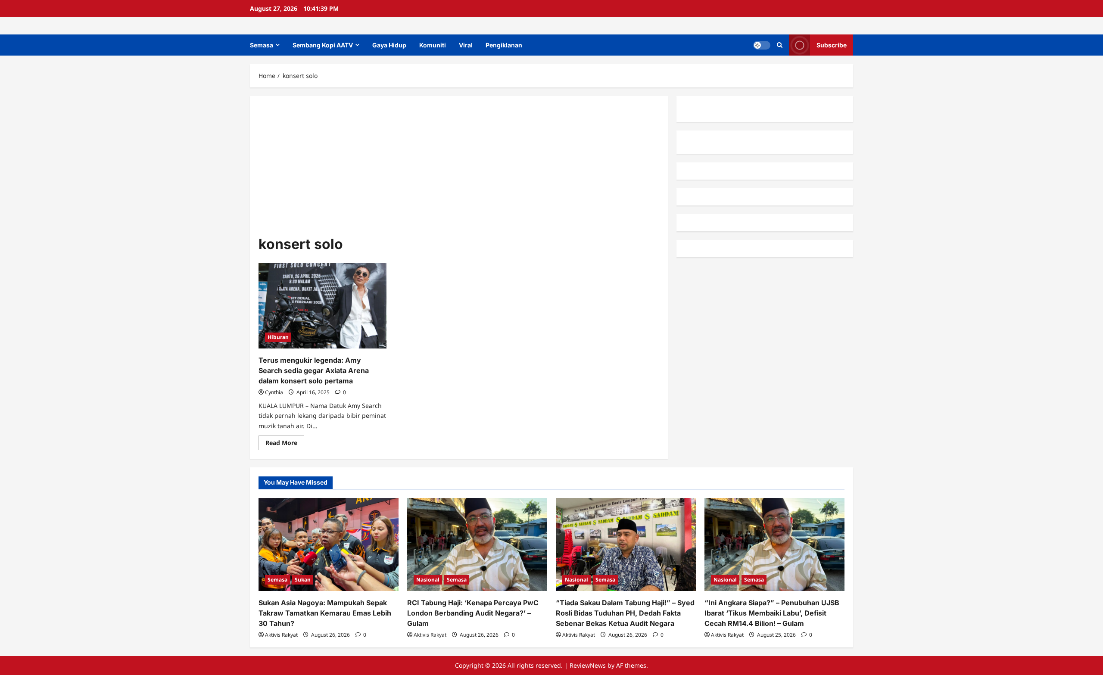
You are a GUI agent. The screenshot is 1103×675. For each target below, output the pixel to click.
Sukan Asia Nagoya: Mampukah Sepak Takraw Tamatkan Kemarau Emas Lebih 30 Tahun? (325, 613)
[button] (779, 45)
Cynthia (274, 392)
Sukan (303, 579)
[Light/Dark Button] (761, 45)
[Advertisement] (459, 169)
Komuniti (432, 45)
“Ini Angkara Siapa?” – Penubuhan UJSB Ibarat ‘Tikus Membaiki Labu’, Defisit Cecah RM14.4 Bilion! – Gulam (771, 613)
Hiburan (278, 337)
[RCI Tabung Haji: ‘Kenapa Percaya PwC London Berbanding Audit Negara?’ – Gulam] (477, 544)
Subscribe (831, 45)
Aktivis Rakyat (281, 634)
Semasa (261, 45)
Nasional (427, 579)
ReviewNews (588, 665)
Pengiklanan (504, 45)
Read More (284, 444)
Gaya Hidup (389, 45)
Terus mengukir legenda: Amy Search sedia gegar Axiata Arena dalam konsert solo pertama (314, 370)
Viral (466, 45)
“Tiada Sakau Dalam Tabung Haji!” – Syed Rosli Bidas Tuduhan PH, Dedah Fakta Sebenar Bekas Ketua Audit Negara (625, 613)
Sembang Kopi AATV (323, 45)
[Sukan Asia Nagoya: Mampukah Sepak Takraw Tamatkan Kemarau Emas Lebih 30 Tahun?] (329, 544)
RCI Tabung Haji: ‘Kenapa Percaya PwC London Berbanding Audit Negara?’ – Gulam (473, 613)
